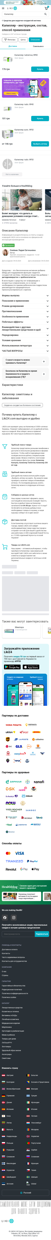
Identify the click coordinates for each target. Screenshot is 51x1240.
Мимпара (19, 627)
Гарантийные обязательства (13, 986)
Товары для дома (9, 1039)
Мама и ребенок (8, 1035)
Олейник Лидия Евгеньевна (23, 250)
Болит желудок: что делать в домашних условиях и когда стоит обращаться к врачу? (19, 215)
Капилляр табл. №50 (24, 159)
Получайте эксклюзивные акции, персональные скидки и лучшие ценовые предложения (24, 926)
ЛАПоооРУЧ (7, 1043)
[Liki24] (8, 1221)
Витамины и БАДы (9, 1015)
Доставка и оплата (9, 949)
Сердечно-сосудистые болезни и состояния (22, 405)
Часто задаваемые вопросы (13, 957)
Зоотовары (6, 1047)
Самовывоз (38, 46)
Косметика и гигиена (10, 1012)
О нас (4, 971)
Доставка (13, 46)
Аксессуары (7, 1054)
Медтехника (7, 1027)
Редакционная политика (12, 990)
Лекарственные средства (12, 1008)
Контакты (6, 953)
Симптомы (6, 1058)
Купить (40, 69)
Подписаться (42, 934)
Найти (46, 14)
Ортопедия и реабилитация (13, 1031)
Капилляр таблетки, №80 (26, 55)
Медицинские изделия (11, 1023)
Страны (5, 975)
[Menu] (3, 8)
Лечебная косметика (10, 1019)
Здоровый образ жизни (11, 1050)
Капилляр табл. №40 (24, 104)
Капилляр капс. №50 (24, 130)
